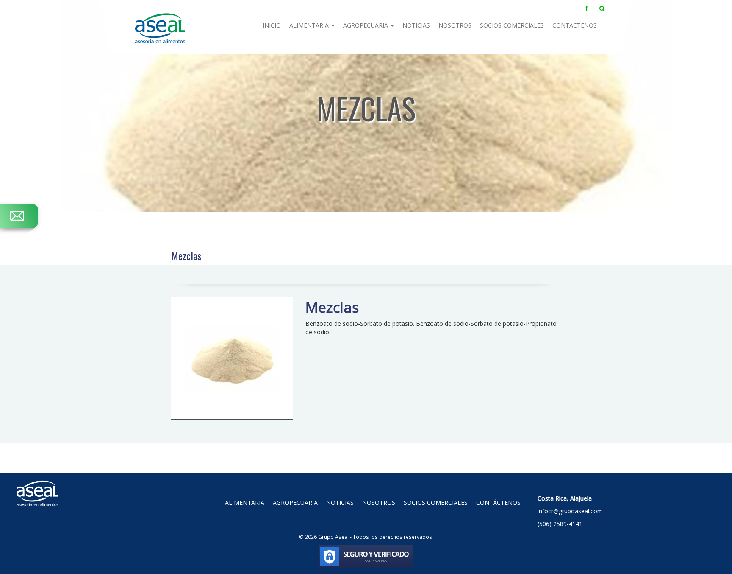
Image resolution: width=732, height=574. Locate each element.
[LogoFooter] (37, 483)
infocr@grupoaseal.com (570, 511)
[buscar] (602, 8)
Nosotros (454, 25)
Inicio (272, 25)
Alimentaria (309, 25)
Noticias (416, 25)
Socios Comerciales (512, 25)
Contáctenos (574, 25)
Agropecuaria (366, 25)
